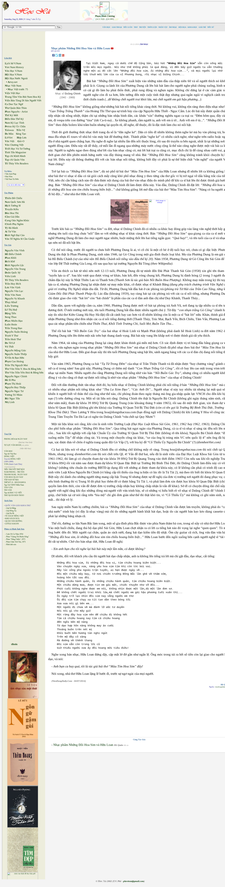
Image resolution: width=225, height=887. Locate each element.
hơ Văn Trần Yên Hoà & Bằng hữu (24, 372)
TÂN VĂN (8, 487)
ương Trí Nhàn (13, 394)
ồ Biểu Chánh (13, 254)
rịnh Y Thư (11, 335)
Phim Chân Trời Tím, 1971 (16, 542)
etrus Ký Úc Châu (15, 126)
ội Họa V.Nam (13, 74)
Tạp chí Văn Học (10, 454)
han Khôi (10, 257)
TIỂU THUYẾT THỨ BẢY (14, 469)
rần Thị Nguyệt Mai (16, 365)
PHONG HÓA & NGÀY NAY (15, 439)
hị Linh (10, 402)
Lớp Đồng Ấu (11, 511)
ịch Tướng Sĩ (13, 205)
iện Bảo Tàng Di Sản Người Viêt (23, 100)
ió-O (20, 141)
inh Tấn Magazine (15, 152)
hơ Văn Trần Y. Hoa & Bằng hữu (23, 368)
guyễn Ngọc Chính (16, 376)
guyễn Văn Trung (15, 268)
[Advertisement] (26, 42)
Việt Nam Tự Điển (12, 179)
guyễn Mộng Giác (15, 350)
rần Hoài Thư (13, 339)
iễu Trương (11, 305)
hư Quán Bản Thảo (16, 108)
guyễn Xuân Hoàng (16, 331)
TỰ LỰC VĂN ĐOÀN (12, 445)
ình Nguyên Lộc (14, 265)
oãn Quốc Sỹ (13, 272)
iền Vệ (20, 130)
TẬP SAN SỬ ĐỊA (11, 480)
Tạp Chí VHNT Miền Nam (14, 485)
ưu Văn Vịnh (12, 287)
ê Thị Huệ (11, 309)
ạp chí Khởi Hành (15, 156)
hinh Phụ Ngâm (14, 224)
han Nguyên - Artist (16, 111)
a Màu (9, 133)
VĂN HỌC (8, 451)
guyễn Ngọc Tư (14, 391)
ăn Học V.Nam (13, 70)
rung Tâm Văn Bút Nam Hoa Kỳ (23, 96)
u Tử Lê (10, 342)
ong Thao (11, 317)
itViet (9, 137)
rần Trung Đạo (13, 328)
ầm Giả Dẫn (12, 216)
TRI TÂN (20, 472)
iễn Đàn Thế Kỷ (14, 118)
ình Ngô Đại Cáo (15, 235)
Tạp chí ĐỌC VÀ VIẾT (13, 493)
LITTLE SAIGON (12, 524)
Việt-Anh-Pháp (10, 174)
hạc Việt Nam (13, 85)
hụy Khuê (11, 302)
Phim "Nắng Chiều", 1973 (15, 539)
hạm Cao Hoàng (14, 361)
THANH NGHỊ (10, 474)
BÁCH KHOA (20, 482)
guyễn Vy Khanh (15, 298)
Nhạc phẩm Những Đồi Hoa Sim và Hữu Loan (83, 745)
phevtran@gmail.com (133, 881)
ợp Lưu (21, 137)
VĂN (6, 464)
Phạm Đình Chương (105, 16)
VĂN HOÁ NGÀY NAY (13, 477)
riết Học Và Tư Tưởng (17, 148)
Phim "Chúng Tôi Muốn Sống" (17, 537)
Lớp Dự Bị (10, 513)
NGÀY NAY (22, 474)
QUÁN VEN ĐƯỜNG (13, 521)
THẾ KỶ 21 (8, 482)
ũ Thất (9, 346)
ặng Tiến (10, 313)
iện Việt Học (12, 93)
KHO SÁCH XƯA (12, 518)
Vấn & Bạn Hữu (14, 357)
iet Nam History (14, 67)
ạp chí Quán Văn (15, 159)
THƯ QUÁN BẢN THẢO (14, 495)
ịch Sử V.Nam (13, 63)
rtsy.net (12, 82)
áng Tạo (21, 133)
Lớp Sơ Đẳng (11, 508)
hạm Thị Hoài (13, 383)
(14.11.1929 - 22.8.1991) (105, 19)
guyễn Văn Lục (14, 291)
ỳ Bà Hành (11, 227)
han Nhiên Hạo (14, 320)
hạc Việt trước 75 (18, 89)
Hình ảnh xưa (11, 544)
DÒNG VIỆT (9, 456)
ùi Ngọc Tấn (12, 398)
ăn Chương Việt (14, 144)
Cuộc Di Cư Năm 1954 (14, 534)
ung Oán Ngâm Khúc (17, 220)
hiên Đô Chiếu (13, 198)
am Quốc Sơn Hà (15, 202)
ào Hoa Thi (12, 213)
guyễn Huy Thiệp (15, 387)
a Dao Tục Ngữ (14, 104)
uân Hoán (11, 324)
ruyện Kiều (12, 209)
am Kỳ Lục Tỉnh (14, 122)
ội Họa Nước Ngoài (16, 78)
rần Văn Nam (13, 294)
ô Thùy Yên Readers (16, 163)
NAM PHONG (10, 472)
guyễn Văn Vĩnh (14, 250)
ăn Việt (9, 141)
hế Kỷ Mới (11, 115)
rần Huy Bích (13, 283)
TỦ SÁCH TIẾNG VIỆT (14, 516)
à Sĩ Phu (10, 380)
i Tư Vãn (10, 231)
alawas (9, 130)
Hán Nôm (8, 176)
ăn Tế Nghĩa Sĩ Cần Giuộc (20, 238)
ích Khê (10, 261)
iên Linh (10, 276)
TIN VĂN (8, 490)
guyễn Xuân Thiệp (16, 354)
